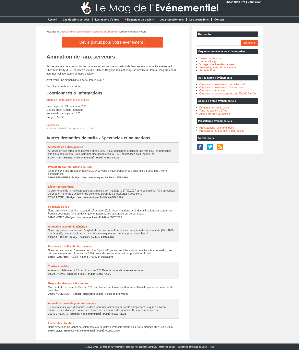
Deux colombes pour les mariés (68, 283)
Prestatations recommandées (216, 127)
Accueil (52, 19)
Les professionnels (172, 19)
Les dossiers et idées (76, 19)
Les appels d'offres (107, 19)
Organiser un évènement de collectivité (222, 84)
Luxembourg (52, 125)
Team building (207, 61)
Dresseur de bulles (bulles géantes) (70, 246)
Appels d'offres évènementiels (75, 31)
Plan (212, 347)
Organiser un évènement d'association (221, 87)
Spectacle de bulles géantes (65, 146)
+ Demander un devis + (139, 19)
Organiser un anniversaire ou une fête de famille (227, 93)
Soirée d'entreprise (210, 58)
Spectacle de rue (58, 206)
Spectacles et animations (104, 31)
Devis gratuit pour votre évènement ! (112, 42)
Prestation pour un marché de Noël (70, 166)
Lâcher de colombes (61, 186)
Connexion (254, 1)
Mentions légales (167, 347)
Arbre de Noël (207, 70)
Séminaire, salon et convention (217, 67)
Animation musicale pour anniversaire (72, 303)
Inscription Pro (235, 1)
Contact (219, 19)
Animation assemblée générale (67, 226)
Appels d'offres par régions (215, 113)
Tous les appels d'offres (213, 110)
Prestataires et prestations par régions (221, 130)
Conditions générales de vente (192, 347)
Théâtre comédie (58, 266)
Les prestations (199, 19)
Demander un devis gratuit (214, 107)
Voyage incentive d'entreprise (216, 64)
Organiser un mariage (212, 90)
